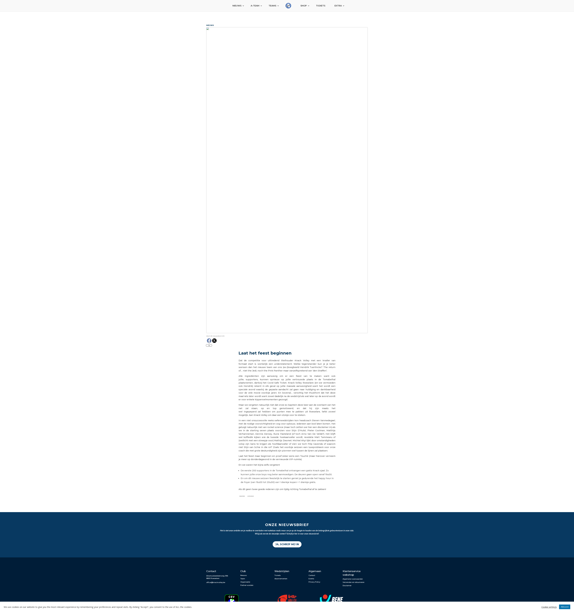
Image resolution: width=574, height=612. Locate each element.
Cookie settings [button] (549, 607)
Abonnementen (280, 579)
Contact (312, 575)
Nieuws (236, 5)
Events (311, 579)
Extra (338, 5)
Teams (272, 5)
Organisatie (245, 582)
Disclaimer (347, 585)
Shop (303, 5)
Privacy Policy (314, 582)
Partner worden (246, 585)
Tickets (320, 5)
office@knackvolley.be (215, 582)
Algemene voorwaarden (353, 579)
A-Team (255, 5)
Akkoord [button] (564, 606)
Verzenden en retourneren (353, 582)
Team (242, 579)
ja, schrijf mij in (287, 544)
